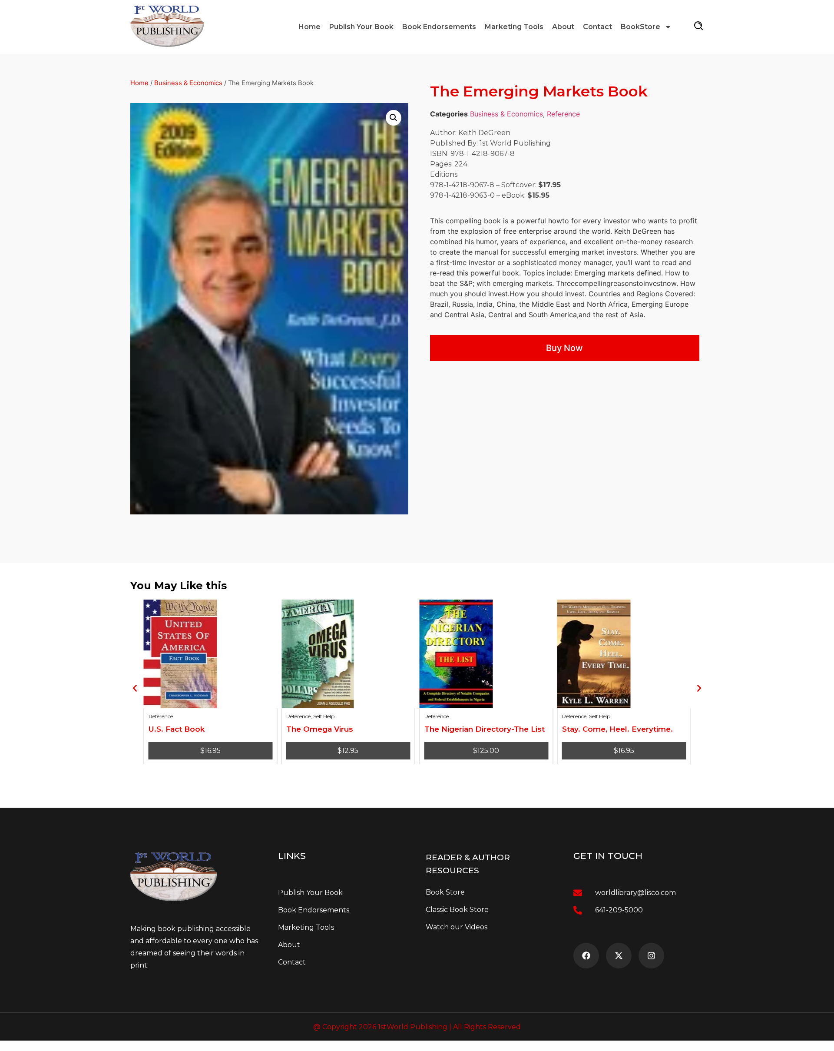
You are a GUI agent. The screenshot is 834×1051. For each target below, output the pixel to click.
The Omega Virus (319, 729)
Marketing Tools (514, 27)
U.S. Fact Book (176, 729)
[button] (393, 118)
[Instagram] (651, 955)
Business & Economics (188, 83)
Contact (597, 27)
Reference (563, 113)
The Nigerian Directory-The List (484, 729)
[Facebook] (586, 955)
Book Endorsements (439, 27)
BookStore (640, 27)
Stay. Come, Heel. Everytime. (617, 729)
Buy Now (564, 348)
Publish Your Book (361, 27)
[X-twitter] (619, 955)
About (563, 27)
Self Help (323, 716)
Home (309, 27)
